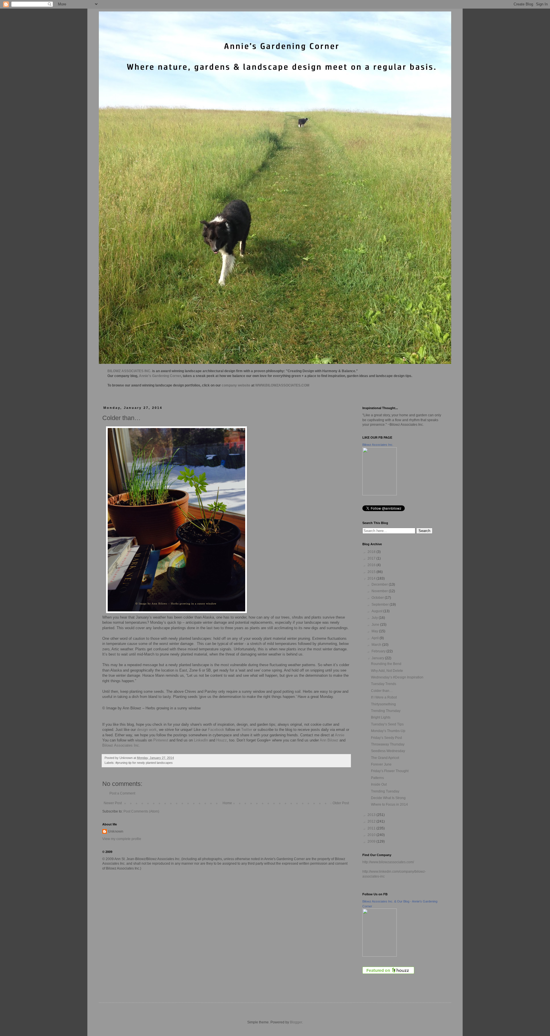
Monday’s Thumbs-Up (388, 731)
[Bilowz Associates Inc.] (379, 494)
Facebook (215, 729)
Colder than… (382, 691)
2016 (372, 565)
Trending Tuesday (385, 791)
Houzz (221, 740)
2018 (372, 552)
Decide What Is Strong (388, 798)
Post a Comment (122, 793)
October (378, 598)
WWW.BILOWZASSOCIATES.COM (282, 385)
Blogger (296, 1022)
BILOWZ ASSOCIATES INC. (129, 371)
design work (147, 729)
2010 (372, 835)
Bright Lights (380, 717)
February (379, 651)
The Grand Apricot (385, 758)
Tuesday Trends (383, 684)
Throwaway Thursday (387, 744)
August (377, 611)
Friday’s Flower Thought (389, 771)
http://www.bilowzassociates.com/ (388, 862)
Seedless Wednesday (388, 751)
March (377, 645)
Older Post (341, 803)
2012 (372, 821)
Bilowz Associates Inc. (121, 745)
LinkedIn (201, 740)
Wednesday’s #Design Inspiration (397, 677)
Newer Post (113, 803)
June (376, 625)
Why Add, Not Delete (387, 671)
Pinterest (160, 740)
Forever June (381, 764)
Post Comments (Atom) (141, 811)
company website (236, 385)
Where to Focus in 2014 (389, 804)
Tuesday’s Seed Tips (387, 724)
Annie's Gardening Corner (160, 376)
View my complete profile (121, 839)
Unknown (115, 831)
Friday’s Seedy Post (386, 738)
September (381, 605)
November (380, 591)
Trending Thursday (385, 711)
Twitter (246, 729)
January (378, 658)
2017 (372, 558)
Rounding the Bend (386, 664)
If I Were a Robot (384, 697)
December (380, 584)
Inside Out (379, 784)
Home (227, 803)
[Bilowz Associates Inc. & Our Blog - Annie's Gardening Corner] (379, 955)
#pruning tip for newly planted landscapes (144, 762)
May (375, 631)
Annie (339, 735)
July (375, 618)
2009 (372, 841)
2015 (372, 572)
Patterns (377, 778)
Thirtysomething (383, 704)
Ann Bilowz (329, 740)
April (376, 638)
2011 (372, 828)
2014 (372, 578)
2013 (372, 815)
